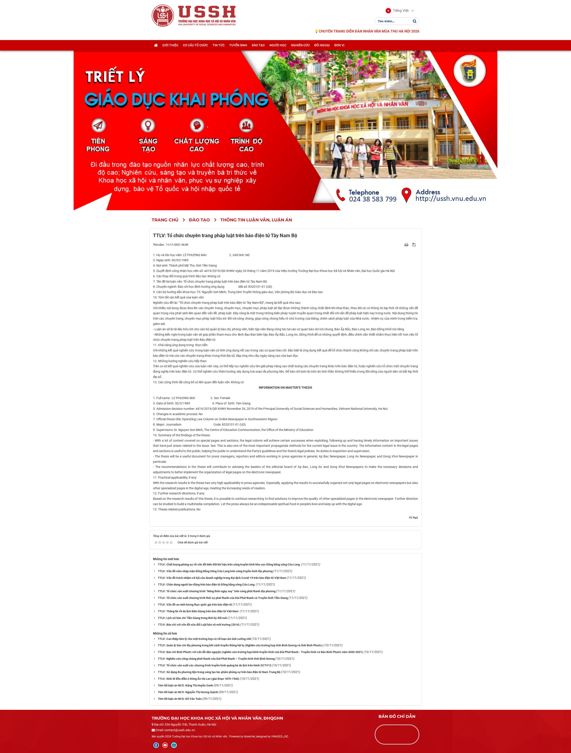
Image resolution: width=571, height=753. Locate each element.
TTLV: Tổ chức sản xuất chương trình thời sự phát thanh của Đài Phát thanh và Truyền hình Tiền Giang (223, 598)
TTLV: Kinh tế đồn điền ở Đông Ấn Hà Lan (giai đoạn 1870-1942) (198, 678)
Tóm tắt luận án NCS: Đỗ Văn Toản (180, 698)
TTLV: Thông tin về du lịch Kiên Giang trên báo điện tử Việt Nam (198, 611)
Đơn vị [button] (339, 45)
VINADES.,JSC (279, 736)
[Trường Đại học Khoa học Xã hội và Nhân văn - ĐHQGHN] (163, 15)
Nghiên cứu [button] (300, 45)
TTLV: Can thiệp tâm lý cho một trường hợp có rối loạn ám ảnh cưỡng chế (204, 639)
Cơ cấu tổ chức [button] (195, 45)
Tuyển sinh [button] (238, 45)
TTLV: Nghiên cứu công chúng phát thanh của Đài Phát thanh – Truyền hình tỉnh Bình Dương (216, 658)
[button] (397, 10)
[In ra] (406, 244)
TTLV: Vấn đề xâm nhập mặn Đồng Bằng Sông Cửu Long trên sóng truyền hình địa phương (215, 571)
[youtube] (165, 745)
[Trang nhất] (156, 45)
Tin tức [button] (219, 45)
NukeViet (249, 736)
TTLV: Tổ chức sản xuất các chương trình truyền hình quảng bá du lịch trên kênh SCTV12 (214, 665)
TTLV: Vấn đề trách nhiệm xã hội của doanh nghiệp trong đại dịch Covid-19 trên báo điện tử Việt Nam (222, 578)
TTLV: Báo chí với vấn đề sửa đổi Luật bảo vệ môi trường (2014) (199, 624)
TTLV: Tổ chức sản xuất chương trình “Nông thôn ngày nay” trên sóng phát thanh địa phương (216, 591)
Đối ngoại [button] (322, 45)
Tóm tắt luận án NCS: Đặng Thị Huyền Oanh (185, 685)
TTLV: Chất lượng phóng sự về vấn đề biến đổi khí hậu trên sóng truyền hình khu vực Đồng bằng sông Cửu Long (229, 564)
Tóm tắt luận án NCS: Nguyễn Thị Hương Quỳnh (188, 692)
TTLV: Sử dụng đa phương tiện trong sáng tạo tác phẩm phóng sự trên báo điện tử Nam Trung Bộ (219, 672)
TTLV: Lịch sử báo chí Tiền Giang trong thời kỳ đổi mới (192, 618)
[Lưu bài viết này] (414, 244)
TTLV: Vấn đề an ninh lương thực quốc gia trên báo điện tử (195, 604)
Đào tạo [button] (258, 45)
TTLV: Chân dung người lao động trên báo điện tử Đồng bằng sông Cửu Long (206, 584)
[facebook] (156, 745)
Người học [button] (277, 45)
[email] (174, 745)
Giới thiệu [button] (170, 45)
